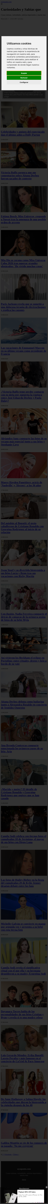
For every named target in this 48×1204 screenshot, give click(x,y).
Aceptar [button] (24, 73)
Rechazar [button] (24, 78)
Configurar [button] (24, 82)
